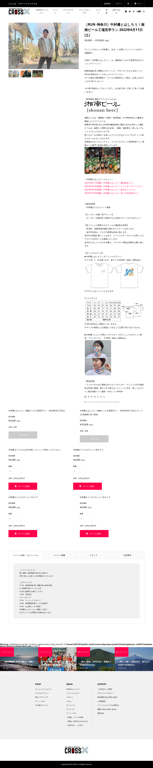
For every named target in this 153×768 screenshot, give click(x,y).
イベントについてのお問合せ (108, 705)
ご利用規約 (101, 701)
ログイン (119, 3)
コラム (68, 701)
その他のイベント (42, 705)
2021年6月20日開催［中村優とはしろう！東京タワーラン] (110, 189)
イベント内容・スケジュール (25, 555)
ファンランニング (99, 402)
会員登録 (107, 3)
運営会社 (100, 713)
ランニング (70, 705)
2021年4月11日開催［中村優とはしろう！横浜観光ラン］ (109, 182)
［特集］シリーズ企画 (74, 717)
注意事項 (127, 555)
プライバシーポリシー (105, 693)
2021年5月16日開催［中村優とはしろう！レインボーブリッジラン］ (114, 186)
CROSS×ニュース (72, 689)
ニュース (98, 11)
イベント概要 (59, 555)
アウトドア (70, 709)
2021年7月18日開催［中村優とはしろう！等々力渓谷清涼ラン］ (112, 193)
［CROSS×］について (41, 11)
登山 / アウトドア (41, 697)
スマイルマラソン (68, 11)
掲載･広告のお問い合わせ (107, 709)
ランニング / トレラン (113, 402)
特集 (106, 11)
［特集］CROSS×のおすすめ (77, 721)
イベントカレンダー (85, 11)
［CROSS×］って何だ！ (75, 725)
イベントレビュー (73, 693)
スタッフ (93, 555)
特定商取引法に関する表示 (107, 697)
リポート (69, 697)
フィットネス (40, 701)
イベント (55, 11)
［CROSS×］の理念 (104, 689)
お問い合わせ (116, 11)
